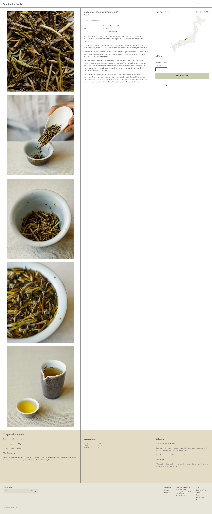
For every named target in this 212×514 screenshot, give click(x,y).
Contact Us (167, 488)
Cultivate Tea (13, 508)
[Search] (202, 3)
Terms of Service (201, 500)
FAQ (197, 488)
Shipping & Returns (202, 490)
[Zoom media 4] (40, 302)
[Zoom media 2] (40, 135)
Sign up (33, 491)
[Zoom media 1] (40, 51)
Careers (198, 495)
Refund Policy (200, 497)
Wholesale (199, 493)
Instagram (167, 490)
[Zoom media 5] (40, 386)
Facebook (167, 493)
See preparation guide (162, 85)
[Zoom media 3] (40, 219)
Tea (106, 4)
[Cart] (207, 3)
